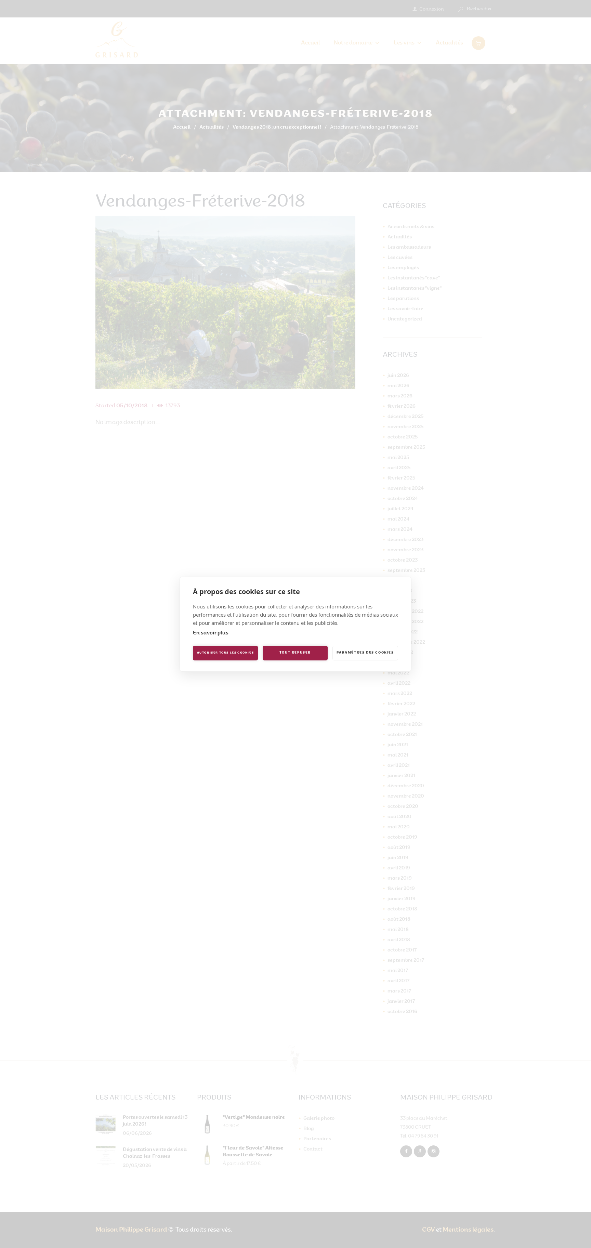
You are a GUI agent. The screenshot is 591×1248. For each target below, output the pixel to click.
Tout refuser (295, 652)
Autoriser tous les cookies (225, 653)
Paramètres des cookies (365, 652)
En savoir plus (210, 633)
